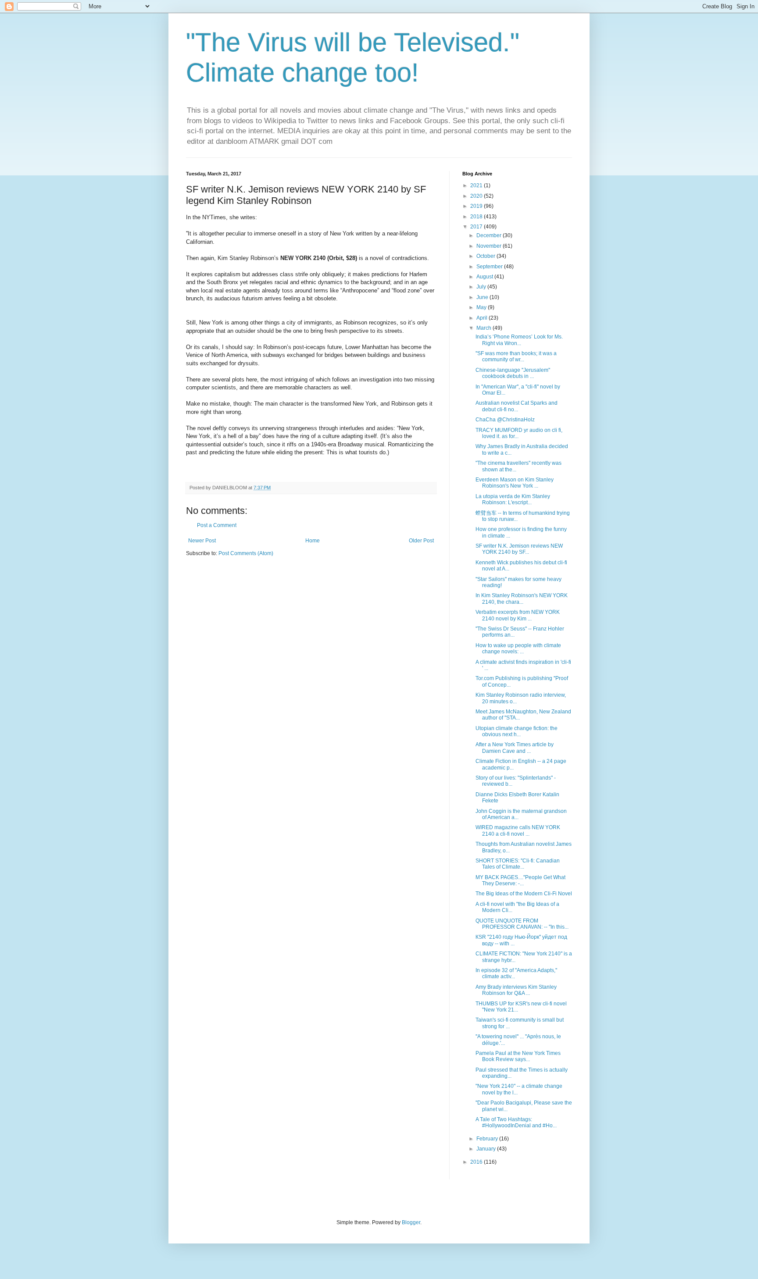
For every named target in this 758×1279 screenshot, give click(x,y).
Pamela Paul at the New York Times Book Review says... (518, 1056)
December (489, 235)
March (484, 328)
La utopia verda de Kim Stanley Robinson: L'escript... (513, 499)
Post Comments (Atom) (245, 553)
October (486, 256)
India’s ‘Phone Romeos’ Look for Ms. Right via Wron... (519, 340)
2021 (477, 185)
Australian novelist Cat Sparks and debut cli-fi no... (517, 406)
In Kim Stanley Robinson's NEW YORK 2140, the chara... (522, 598)
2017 (477, 227)
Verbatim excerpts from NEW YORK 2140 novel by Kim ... (518, 615)
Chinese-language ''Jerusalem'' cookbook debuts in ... (513, 373)
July (481, 287)
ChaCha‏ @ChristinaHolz (505, 420)
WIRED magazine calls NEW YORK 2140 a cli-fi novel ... (518, 830)
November (489, 246)
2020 (477, 196)
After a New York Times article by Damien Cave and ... (515, 747)
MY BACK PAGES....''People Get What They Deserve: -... (520, 880)
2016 (477, 1162)
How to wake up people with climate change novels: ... (518, 648)
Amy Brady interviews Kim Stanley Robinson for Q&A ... (516, 990)
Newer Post (202, 541)
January (486, 1149)
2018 (477, 217)
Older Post (421, 541)
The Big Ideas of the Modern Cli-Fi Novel (524, 894)
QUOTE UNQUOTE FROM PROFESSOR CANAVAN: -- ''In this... (522, 924)
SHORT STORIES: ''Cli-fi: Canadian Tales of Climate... (518, 864)
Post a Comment (216, 525)
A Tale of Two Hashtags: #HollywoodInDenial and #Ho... (516, 1122)
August (485, 277)
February (487, 1139)
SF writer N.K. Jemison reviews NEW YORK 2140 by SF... (519, 549)
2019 (477, 206)
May (482, 307)
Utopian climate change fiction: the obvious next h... (517, 731)
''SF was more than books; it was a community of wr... (516, 356)
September (490, 267)
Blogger (411, 1222)
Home (312, 541)
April (482, 318)
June (483, 297)
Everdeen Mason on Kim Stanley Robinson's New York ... (515, 483)
